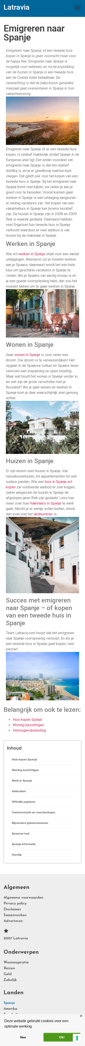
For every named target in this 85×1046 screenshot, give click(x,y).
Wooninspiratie (16, 962)
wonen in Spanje (27, 355)
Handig (17, 854)
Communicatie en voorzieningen (33, 812)
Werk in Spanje (22, 780)
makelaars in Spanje (45, 503)
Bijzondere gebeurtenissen (30, 823)
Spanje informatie (24, 844)
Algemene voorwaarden (23, 897)
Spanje (9, 1003)
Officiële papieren (24, 801)
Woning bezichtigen (25, 770)
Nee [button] (23, 1037)
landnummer (43, 514)
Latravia (16, 7)
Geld (8, 974)
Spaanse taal (20, 833)
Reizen (9, 968)
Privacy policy (15, 903)
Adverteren (13, 921)
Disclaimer (12, 909)
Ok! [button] (62, 1037)
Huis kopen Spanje (24, 759)
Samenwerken (15, 915)
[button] (77, 7)
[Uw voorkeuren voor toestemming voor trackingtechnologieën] (77, 1038)
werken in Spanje (31, 254)
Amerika (10, 1009)
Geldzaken (19, 791)
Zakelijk (10, 980)
